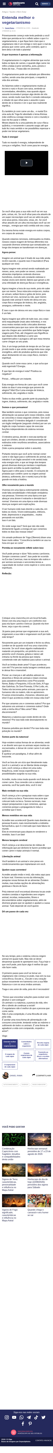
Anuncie (48, 1440)
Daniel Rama (9, 28)
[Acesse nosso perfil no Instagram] (6, 1417)
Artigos (5, 12)
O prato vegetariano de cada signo (26, 1055)
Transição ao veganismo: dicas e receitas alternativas (43, 1055)
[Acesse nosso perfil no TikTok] (36, 1417)
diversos (25, 1084)
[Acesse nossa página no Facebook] (23, 1423)
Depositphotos (24, 1442)
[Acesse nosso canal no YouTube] (14, 1417)
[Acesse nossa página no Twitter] (43, 1417)
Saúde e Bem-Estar (18, 12)
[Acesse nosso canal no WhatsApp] (21, 1417)
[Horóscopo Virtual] (15, 4)
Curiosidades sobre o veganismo (26, 1044)
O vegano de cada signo (10, 1055)
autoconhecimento (11, 1084)
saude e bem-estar (39, 1084)
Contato (39, 1440)
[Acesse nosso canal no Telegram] (28, 1417)
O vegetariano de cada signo (9, 1066)
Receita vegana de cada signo (43, 1044)
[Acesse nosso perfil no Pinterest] (30, 1423)
